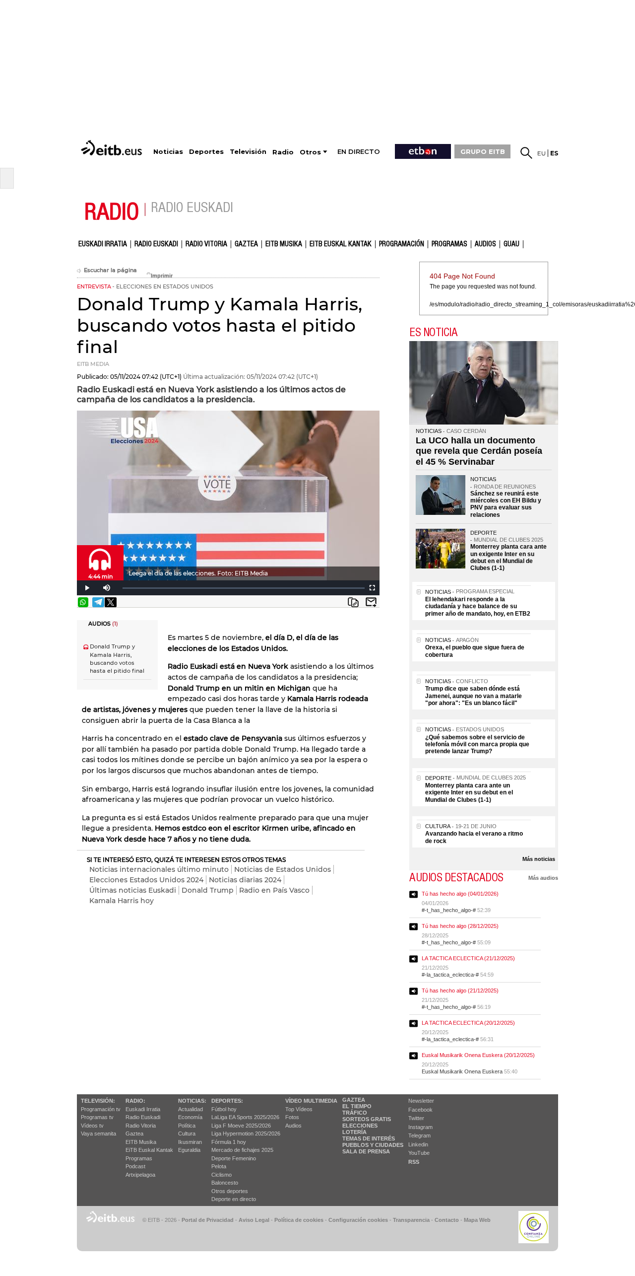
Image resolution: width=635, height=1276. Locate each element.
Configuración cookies (358, 1220)
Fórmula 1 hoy (228, 1142)
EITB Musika (283, 244)
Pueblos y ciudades (372, 1145)
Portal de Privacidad (208, 1220)
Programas (449, 244)
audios (485, 244)
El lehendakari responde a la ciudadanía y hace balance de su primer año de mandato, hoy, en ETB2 (477, 606)
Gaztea (134, 1133)
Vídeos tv (92, 1126)
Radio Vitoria (206, 244)
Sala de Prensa (366, 1151)
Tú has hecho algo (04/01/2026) (460, 894)
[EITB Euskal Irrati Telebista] (112, 148)
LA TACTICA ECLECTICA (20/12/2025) (468, 1023)
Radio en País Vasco (274, 890)
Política (186, 1126)
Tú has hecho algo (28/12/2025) (460, 926)
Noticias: (192, 1101)
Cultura (186, 1133)
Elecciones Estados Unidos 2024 (146, 879)
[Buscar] (526, 153)
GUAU (511, 244)
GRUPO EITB (482, 151)
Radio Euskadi (156, 244)
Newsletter (421, 1101)
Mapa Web (477, 1220)
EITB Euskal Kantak (341, 244)
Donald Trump (208, 890)
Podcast (135, 1166)
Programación (401, 244)
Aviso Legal (254, 1220)
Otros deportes (229, 1191)
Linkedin (418, 1144)
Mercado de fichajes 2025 (242, 1150)
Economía (190, 1117)
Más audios (543, 878)
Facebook (420, 1110)
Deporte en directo (233, 1199)
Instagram (420, 1127)
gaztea (246, 244)
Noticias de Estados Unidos (282, 869)
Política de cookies (298, 1220)
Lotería (354, 1132)
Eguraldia (189, 1150)
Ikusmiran (190, 1142)
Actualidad (190, 1109)
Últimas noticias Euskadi (132, 890)
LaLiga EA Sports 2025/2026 (245, 1117)
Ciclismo (221, 1175)
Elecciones (360, 1126)
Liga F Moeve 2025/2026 (241, 1126)
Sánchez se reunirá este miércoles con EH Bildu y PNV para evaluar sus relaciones (505, 504)
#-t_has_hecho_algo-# (449, 910)
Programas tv (97, 1117)
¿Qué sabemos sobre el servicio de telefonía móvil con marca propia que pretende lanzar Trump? (477, 744)
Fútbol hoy (224, 1109)
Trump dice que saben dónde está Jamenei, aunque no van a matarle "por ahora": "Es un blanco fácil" (473, 696)
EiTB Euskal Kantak (149, 1150)
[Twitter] (111, 602)
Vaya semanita (98, 1133)
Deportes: (227, 1101)
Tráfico (354, 1113)
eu (541, 153)
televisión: (98, 1101)
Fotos (292, 1117)
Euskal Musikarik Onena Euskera (462, 1071)
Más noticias (538, 859)
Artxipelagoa (140, 1175)
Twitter (416, 1118)
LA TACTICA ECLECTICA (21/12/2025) (468, 958)
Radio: (135, 1101)
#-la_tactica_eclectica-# (450, 975)
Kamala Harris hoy (121, 900)
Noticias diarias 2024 (245, 879)
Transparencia (411, 1220)
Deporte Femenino (233, 1158)
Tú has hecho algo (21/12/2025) (460, 990)
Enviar (371, 602)
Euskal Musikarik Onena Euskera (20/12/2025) (478, 1055)
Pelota (218, 1166)
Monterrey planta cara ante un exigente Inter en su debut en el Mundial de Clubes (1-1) (508, 557)
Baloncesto (224, 1183)
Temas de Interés (368, 1138)
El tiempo (357, 1106)
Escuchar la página (110, 270)
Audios (293, 1126)
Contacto (447, 1220)
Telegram (419, 1135)
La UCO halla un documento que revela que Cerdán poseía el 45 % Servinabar (479, 451)
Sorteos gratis (366, 1119)
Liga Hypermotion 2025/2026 (245, 1133)
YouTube (419, 1153)
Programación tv (101, 1109)
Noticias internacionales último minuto (159, 869)
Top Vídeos (299, 1109)
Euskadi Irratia (102, 244)
